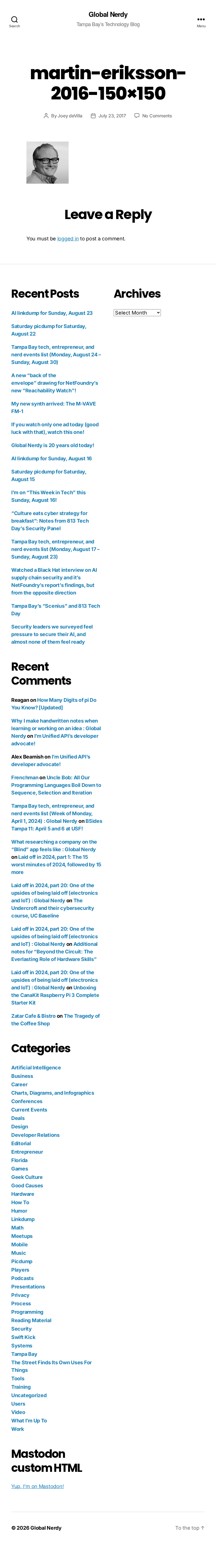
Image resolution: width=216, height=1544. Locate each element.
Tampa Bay (24, 1354)
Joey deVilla (70, 116)
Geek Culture (27, 1177)
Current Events (29, 1110)
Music (18, 1253)
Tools (17, 1378)
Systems (21, 1346)
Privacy (20, 1295)
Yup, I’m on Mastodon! (37, 1486)
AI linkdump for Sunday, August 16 (51, 458)
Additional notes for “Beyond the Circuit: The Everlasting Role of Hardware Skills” (54, 951)
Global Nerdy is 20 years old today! (52, 445)
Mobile (19, 1244)
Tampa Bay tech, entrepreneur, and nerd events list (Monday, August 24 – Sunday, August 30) (56, 354)
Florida (19, 1160)
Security (21, 1329)
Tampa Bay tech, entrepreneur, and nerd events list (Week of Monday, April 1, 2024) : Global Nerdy (52, 813)
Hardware (22, 1194)
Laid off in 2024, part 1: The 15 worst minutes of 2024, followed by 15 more (56, 864)
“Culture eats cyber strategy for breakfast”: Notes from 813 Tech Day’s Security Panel (50, 520)
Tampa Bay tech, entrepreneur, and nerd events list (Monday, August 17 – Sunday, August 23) (55, 549)
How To (20, 1202)
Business (22, 1076)
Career (19, 1084)
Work (17, 1429)
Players (20, 1270)
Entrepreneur (27, 1152)
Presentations (28, 1287)
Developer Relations (35, 1135)
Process (21, 1303)
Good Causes (27, 1185)
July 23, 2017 (112, 116)
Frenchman (25, 777)
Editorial (21, 1143)
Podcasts (22, 1278)
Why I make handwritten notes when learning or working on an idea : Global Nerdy (56, 728)
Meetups (22, 1236)
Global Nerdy (108, 14)
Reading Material (31, 1320)
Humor (19, 1211)
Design (19, 1126)
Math (17, 1228)
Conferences (26, 1101)
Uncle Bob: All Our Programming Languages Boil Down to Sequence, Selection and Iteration (56, 785)
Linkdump (23, 1219)
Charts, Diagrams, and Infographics (52, 1093)
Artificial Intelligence (36, 1068)
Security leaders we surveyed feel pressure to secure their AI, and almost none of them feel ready (52, 634)
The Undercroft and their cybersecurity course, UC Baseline (52, 908)
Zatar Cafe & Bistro (33, 1016)
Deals (18, 1118)
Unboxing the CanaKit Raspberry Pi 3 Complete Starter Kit (55, 995)
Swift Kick (23, 1337)
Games (19, 1169)
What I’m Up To (29, 1421)
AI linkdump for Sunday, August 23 (52, 313)
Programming (27, 1312)
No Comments (157, 116)
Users (18, 1404)
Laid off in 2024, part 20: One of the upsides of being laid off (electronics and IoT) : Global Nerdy (54, 892)
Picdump (21, 1261)
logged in (68, 239)
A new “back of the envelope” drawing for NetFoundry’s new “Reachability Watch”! (54, 382)
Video (18, 1412)
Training (21, 1387)
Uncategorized (29, 1395)
